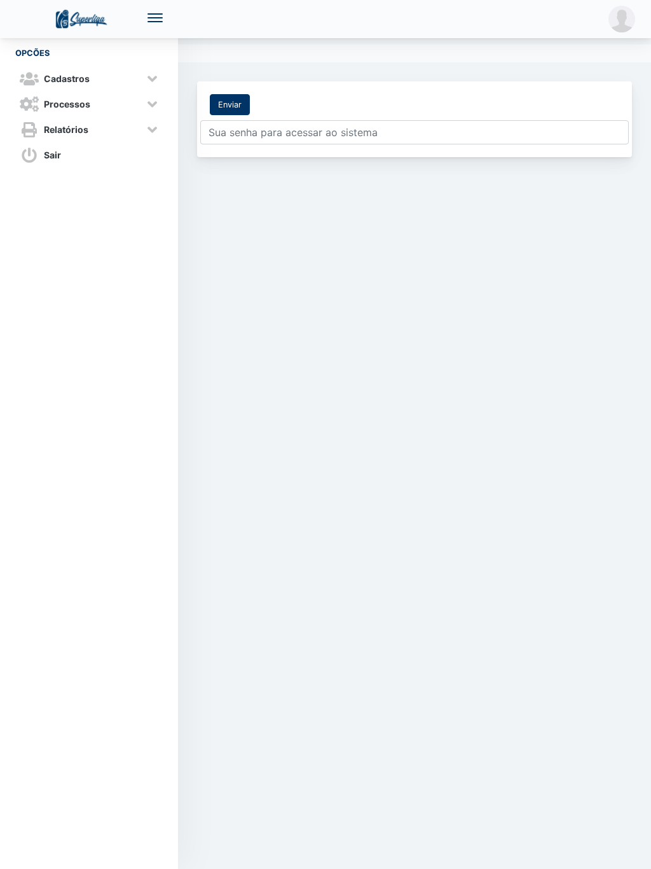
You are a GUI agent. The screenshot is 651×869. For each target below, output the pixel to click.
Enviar (230, 104)
